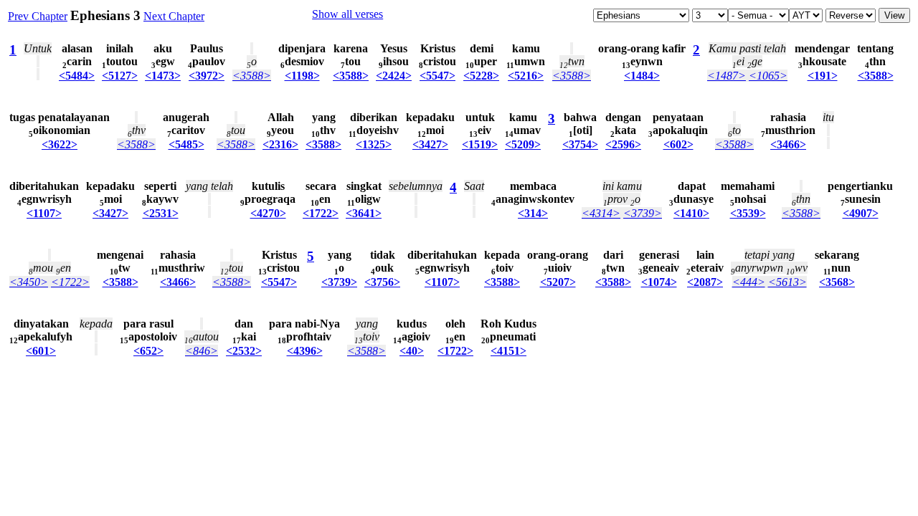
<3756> (382, 282)
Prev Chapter (37, 16)
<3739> (642, 213)
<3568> (837, 282)
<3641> (364, 213)
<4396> (305, 351)
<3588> (251, 76)
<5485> (186, 144)
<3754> (580, 144)
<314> (533, 213)
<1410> (691, 213)
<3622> (59, 144)
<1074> (659, 282)
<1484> (642, 76)
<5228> (481, 76)
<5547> (437, 76)
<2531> (161, 213)
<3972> (206, 76)
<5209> (523, 144)
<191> (823, 76)
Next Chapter (173, 16)
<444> (748, 282)
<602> (678, 144)
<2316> (280, 144)
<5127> (120, 76)
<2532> (244, 351)
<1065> (768, 76)
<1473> (163, 76)
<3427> (430, 144)
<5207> (558, 282)
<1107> (44, 213)
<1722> (321, 213)
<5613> (787, 282)
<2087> (705, 282)
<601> (41, 351)
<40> (411, 351)
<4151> (508, 351)
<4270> (268, 213)
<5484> (77, 76)
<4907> (861, 213)
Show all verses (347, 14)
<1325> (374, 144)
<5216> (526, 76)
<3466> (788, 144)
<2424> (394, 76)
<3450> (28, 282)
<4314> (601, 213)
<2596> (623, 144)
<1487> (726, 76)
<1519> (480, 144)
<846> (201, 351)
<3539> (748, 213)
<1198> (302, 76)
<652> (148, 351)
